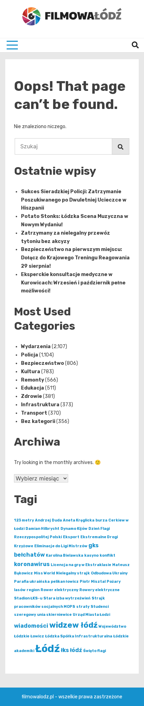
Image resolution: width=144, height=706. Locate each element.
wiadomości (31, 625)
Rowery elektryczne (99, 590)
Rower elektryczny (59, 590)
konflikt (107, 555)
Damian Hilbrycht (42, 528)
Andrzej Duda (48, 520)
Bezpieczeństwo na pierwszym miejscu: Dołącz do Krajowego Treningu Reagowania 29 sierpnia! (75, 257)
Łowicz (37, 636)
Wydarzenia (36, 347)
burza (101, 520)
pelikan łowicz (65, 581)
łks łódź (71, 650)
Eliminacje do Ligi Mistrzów (60, 546)
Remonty (32, 380)
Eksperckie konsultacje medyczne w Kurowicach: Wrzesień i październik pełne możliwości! (73, 283)
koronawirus (32, 564)
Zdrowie (31, 396)
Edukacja (32, 388)
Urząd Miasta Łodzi (91, 614)
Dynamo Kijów (73, 528)
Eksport (71, 537)
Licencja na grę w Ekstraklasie (81, 565)
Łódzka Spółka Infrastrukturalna (78, 636)
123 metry (24, 520)
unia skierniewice (54, 614)
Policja (29, 355)
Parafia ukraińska (32, 581)
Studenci (100, 606)
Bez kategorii (38, 421)
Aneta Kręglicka (78, 520)
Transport (34, 413)
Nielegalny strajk (73, 573)
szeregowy (25, 614)
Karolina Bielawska (64, 555)
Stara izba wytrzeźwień (67, 598)
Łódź (47, 648)
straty (82, 606)
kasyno (91, 555)
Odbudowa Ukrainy (109, 573)
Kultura (30, 372)
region (33, 590)
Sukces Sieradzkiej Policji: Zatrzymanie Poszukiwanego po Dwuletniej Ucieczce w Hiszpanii (74, 200)
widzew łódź (73, 625)
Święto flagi (94, 651)
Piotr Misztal (93, 581)
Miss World (44, 573)
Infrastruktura (40, 405)
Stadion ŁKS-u (28, 598)
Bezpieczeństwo (42, 363)
